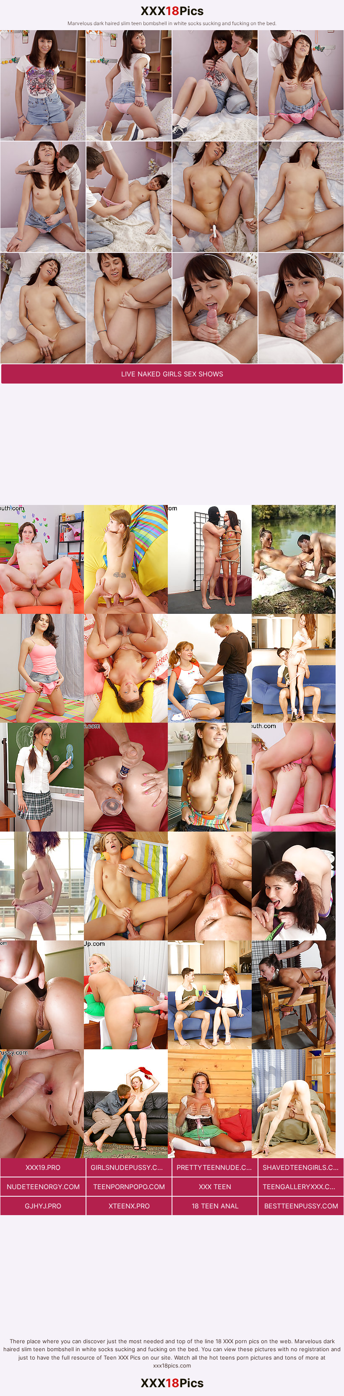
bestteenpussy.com (301, 1206)
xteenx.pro (129, 1206)
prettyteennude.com (217, 1167)
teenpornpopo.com (129, 1186)
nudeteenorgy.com (43, 1186)
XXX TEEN (215, 1186)
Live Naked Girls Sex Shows (172, 374)
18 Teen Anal (215, 1206)
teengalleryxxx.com (302, 1186)
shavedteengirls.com (303, 1167)
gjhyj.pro (43, 1206)
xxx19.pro (43, 1167)
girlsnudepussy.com (129, 1167)
